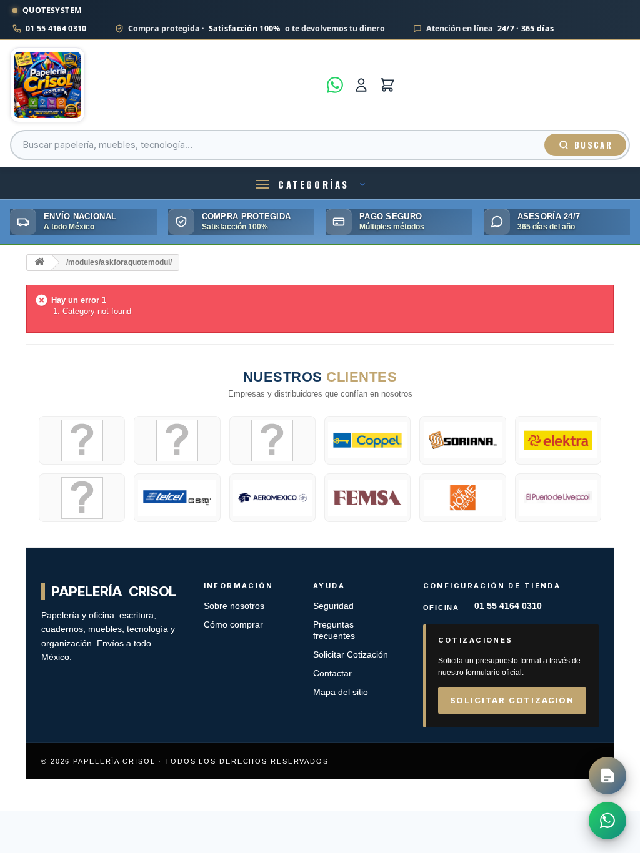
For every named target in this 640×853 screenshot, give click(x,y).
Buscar (593, 145)
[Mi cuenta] (361, 85)
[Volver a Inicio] (39, 262)
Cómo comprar (233, 624)
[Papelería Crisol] (164, 84)
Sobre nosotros (234, 606)
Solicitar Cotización (350, 654)
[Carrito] (387, 85)
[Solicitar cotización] (607, 775)
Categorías (313, 184)
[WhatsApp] (335, 85)
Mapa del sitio (340, 692)
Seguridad (333, 606)
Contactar (332, 673)
